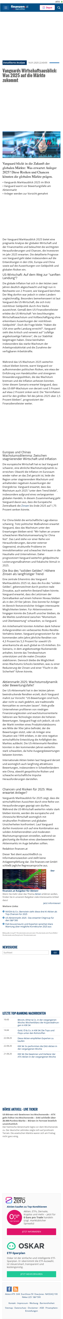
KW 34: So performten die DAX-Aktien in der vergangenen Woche (37, 1047)
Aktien (38, 893)
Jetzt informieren (31, 1231)
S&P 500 (37, 1297)
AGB (42, 1307)
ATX (48, 1)
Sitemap (9, 1307)
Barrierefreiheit (47, 1303)
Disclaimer (33, 1307)
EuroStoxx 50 (27, 1294)
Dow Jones (39, 1294)
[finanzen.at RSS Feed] (15, 1289)
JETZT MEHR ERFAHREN (31, 1274)
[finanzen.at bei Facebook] (9, 1289)
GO (55, 952)
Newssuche (10, 947)
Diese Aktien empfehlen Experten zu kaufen (36, 1039)
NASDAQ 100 (51, 1294)
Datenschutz (20, 1307)
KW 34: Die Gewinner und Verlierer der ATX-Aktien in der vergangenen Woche (37, 1055)
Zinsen (25, 505)
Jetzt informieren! (51, 903)
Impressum (22, 1303)
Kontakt (12, 1303)
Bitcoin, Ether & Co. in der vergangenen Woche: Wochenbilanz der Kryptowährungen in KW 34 (38, 1022)
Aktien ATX (10, 1294)
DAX (18, 1294)
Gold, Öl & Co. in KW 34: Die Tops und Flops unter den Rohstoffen (36, 1032)
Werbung (34, 1303)
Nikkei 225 (27, 1297)
